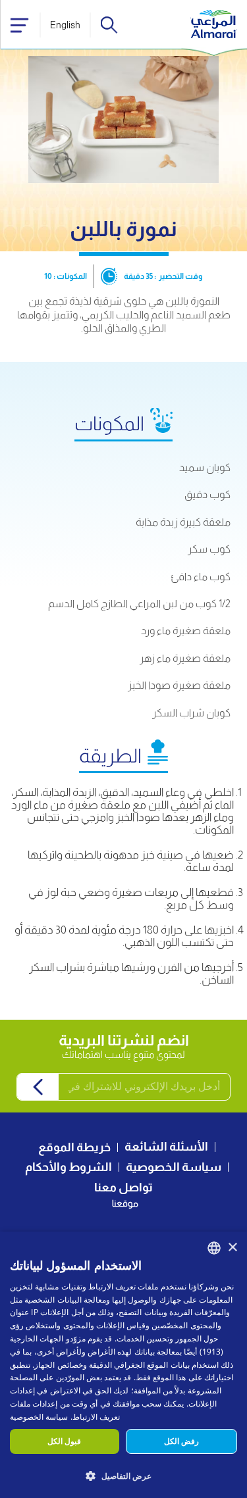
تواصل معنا (123, 1187)
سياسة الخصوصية (173, 1167)
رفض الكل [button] (181, 1441)
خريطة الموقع (74, 1147)
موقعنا (125, 1203)
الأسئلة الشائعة (166, 1146)
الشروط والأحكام (68, 1167)
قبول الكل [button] (64, 1441)
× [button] (232, 1248)
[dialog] (123, 1365)
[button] (123, 1475)
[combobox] (214, 1248)
